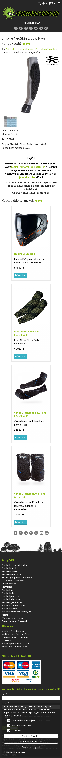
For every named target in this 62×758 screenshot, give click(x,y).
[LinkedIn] (26, 533)
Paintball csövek (9, 608)
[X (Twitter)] (31, 28)
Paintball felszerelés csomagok (16, 611)
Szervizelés (7, 586)
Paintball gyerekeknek (12, 602)
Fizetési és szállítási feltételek (16, 637)
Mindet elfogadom (31, 736)
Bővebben (20, 275)
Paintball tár (7, 590)
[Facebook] (26, 28)
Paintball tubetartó (11, 599)
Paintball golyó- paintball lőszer (16, 565)
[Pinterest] (31, 533)
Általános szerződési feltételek (16, 634)
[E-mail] (16, 28)
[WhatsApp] (36, 533)
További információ (13, 752)
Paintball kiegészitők (11, 574)
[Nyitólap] (31, 13)
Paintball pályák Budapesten (15, 643)
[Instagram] (41, 28)
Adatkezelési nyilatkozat (13, 631)
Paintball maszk (9, 568)
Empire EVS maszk (24, 253)
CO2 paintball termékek (13, 580)
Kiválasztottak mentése (31, 741)
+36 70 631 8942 (31, 23)
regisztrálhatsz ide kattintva (28, 167)
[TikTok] (46, 28)
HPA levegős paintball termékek (17, 577)
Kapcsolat (6, 640)
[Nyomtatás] (46, 533)
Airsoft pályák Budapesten (14, 646)
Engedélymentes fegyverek (14, 621)
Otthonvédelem (9, 583)
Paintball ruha (8, 593)
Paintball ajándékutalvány (14, 605)
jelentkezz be (27, 177)
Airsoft (5, 614)
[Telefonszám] (21, 28)
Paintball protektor (11, 596)
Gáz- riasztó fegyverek (12, 618)
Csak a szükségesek (31, 747)
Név (4, 694)
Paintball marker (9, 571)
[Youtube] (36, 28)
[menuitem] (52, 3)
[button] (59, 3)
